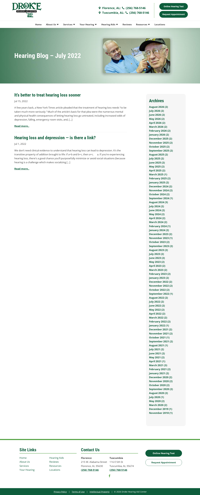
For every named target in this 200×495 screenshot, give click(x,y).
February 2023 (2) (160, 274)
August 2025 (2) (158, 154)
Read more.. (21, 126)
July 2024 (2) (156, 206)
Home (38, 24)
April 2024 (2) (157, 218)
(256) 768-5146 (135, 8)
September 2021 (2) (161, 341)
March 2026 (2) (158, 126)
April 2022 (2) (157, 313)
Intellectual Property (100, 491)
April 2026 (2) (157, 122)
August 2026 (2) (158, 107)
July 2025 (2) (156, 158)
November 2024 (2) (161, 190)
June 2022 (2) (157, 305)
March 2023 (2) (158, 270)
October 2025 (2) (159, 146)
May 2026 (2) (157, 118)
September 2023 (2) (161, 246)
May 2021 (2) (157, 357)
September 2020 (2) (161, 389)
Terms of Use (78, 491)
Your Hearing (87, 24)
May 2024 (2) (157, 214)
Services (68, 24)
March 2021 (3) (158, 365)
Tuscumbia (116, 458)
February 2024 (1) (160, 226)
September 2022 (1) (161, 293)
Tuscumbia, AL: (112, 13)
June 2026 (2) (157, 114)
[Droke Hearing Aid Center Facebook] (109, 476)
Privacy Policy (60, 491)
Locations (159, 24)
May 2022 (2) (157, 309)
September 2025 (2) (161, 150)
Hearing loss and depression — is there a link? (55, 137)
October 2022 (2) (159, 289)
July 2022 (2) (156, 301)
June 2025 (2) (157, 162)
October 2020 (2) (159, 385)
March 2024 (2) (158, 222)
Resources (142, 24)
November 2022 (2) (161, 285)
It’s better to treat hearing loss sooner (47, 95)
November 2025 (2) (161, 142)
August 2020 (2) (158, 393)
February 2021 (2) (160, 369)
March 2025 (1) (158, 174)
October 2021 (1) (159, 337)
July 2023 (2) (156, 254)
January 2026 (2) (159, 134)
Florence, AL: (111, 8)
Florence (86, 458)
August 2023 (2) (158, 250)
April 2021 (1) (157, 361)
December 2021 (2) (160, 329)
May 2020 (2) (157, 401)
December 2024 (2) (160, 186)
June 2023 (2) (157, 258)
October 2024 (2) (159, 194)
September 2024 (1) (161, 198)
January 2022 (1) (159, 325)
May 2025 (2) (157, 166)
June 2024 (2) (157, 210)
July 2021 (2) (156, 349)
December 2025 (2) (160, 138)
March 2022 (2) (158, 317)
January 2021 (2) (159, 373)
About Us (51, 24)
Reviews (127, 24)
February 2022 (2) (160, 321)
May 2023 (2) (157, 262)
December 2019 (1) (160, 409)
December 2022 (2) (160, 281)
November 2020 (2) (161, 381)
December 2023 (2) (160, 234)
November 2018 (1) (161, 413)
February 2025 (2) (160, 178)
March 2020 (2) (158, 405)
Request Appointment (173, 14)
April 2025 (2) (157, 170)
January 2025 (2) (159, 182)
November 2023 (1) (161, 238)
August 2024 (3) (158, 202)
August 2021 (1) (158, 345)
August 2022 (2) (158, 297)
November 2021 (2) (161, 333)
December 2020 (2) (160, 377)
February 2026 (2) (160, 130)
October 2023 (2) (159, 242)
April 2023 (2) (157, 265)
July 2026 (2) (156, 110)
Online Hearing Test (164, 453)
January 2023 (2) (159, 277)
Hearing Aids (108, 24)
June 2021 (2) (157, 353)
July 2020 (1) (156, 397)
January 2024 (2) (159, 230)
